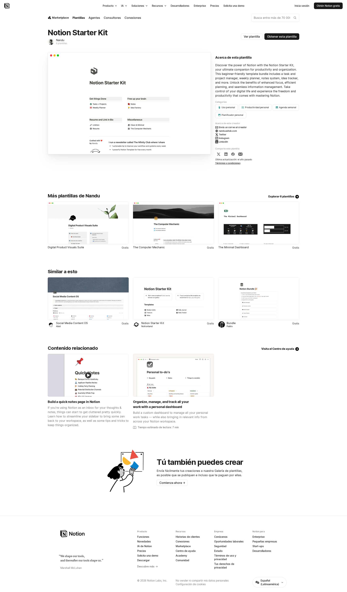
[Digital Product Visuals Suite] (88, 223)
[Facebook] (233, 154)
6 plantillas (61, 43)
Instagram (224, 138)
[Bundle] (258, 298)
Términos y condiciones (227, 163)
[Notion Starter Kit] (173, 298)
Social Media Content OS (72, 323)
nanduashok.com (228, 131)
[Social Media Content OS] (88, 298)
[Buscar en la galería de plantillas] (294, 17)
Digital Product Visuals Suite (66, 247)
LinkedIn (223, 141)
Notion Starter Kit (152, 323)
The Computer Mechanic (149, 247)
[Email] (240, 154)
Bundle (231, 323)
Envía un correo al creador (233, 127)
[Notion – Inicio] (7, 6)
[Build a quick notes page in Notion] (88, 375)
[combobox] (275, 18)
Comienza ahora (172, 483)
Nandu (60, 40)
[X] (218, 154)
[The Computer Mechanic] (173, 223)
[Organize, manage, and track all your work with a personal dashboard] (173, 375)
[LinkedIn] (226, 154)
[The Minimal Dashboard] (258, 223)
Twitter (222, 134)
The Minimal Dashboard (233, 247)
